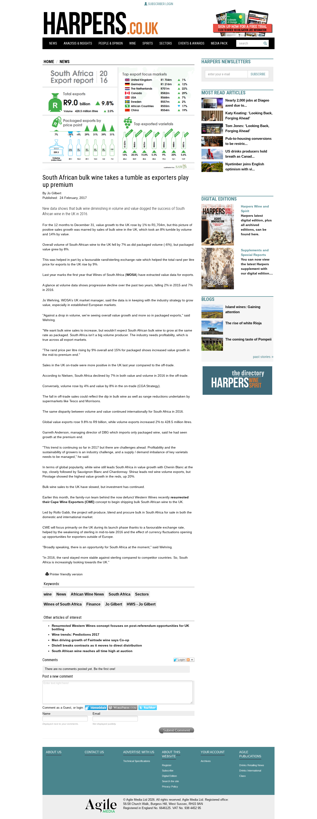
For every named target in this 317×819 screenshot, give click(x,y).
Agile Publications (250, 754)
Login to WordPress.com (122, 707)
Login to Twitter (147, 707)
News (53, 43)
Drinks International (250, 770)
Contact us (94, 752)
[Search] (265, 43)
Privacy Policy (170, 786)
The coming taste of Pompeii (248, 339)
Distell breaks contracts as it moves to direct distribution (97, 645)
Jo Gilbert (113, 604)
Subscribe (258, 74)
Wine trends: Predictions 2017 (75, 634)
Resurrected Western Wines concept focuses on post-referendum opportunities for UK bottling (120, 627)
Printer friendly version (66, 574)
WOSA (131, 275)
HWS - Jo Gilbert (141, 604)
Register (166, 765)
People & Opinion (111, 43)
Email (96, 713)
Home (49, 61)
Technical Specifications (136, 761)
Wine (132, 43)
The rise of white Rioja (243, 323)
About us (53, 752)
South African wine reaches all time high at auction (92, 651)
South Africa (119, 594)
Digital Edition (169, 775)
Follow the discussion (190, 660)
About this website (171, 754)
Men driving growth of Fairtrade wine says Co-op (90, 640)
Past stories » (263, 357)
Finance (93, 604)
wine (48, 594)
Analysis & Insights (78, 43)
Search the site (170, 781)
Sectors (165, 43)
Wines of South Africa (63, 604)
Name (46, 713)
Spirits (147, 43)
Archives (206, 761)
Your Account (213, 752)
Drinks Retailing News (251, 765)
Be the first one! (104, 669)
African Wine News (87, 594)
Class (242, 775)
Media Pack (219, 43)
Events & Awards (191, 43)
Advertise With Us (138, 752)
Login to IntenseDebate (96, 707)
